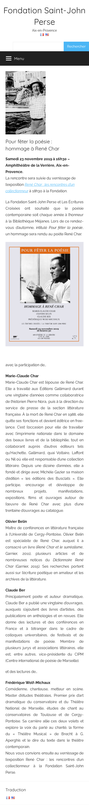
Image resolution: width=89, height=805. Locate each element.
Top (84, 799)
